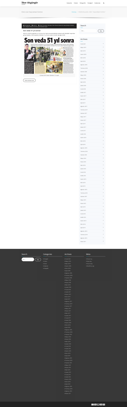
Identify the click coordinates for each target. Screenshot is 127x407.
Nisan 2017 (83, 120)
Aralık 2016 (83, 134)
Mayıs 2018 (83, 75)
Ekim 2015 (83, 182)
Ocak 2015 (83, 213)
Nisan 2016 (83, 161)
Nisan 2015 (83, 203)
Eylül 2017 (82, 103)
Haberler (69, 3)
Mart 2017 (83, 123)
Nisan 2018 (83, 78)
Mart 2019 (83, 51)
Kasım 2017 (83, 96)
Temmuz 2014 (84, 234)
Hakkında (97, 3)
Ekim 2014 (83, 224)
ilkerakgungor (27, 25)
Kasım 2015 (83, 179)
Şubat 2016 (83, 168)
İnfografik (83, 3)
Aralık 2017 (83, 92)
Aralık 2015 (83, 175)
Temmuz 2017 (84, 109)
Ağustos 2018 (83, 64)
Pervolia (35, 26)
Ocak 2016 (83, 172)
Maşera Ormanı (29, 26)
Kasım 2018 (83, 54)
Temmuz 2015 (84, 193)
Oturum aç (89, 259)
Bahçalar (50, 25)
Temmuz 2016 (84, 151)
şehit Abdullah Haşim (42, 26)
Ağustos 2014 (83, 231)
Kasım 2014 (83, 220)
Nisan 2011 (83, 241)
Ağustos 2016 (83, 148)
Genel (45, 263)
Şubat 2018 (83, 85)
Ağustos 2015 (83, 189)
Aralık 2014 (83, 217)
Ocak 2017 (83, 130)
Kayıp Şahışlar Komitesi (68, 25)
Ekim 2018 (83, 57)
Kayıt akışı (89, 261)
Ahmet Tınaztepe (43, 25)
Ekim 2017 (83, 99)
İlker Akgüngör (30, 2)
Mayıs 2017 (83, 116)
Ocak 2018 (83, 89)
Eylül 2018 (82, 61)
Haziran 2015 (83, 196)
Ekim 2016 (83, 141)
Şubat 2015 (83, 210)
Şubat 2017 (83, 127)
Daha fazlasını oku (29, 80)
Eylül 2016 (82, 144)
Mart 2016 (83, 165)
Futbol (76, 3)
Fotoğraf (90, 3)
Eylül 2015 (82, 186)
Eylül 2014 (82, 227)
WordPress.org (90, 266)
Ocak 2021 (83, 44)
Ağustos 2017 (83, 106)
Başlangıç (74, 12)
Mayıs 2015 (83, 200)
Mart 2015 (83, 207)
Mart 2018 (83, 82)
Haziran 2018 (83, 71)
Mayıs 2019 (83, 47)
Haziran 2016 (83, 155)
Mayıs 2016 (83, 158)
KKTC (24, 26)
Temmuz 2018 (84, 68)
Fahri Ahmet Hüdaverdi (57, 25)
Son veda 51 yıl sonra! (31, 30)
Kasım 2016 (83, 137)
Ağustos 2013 (83, 238)
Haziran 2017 (83, 113)
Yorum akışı (90, 263)
